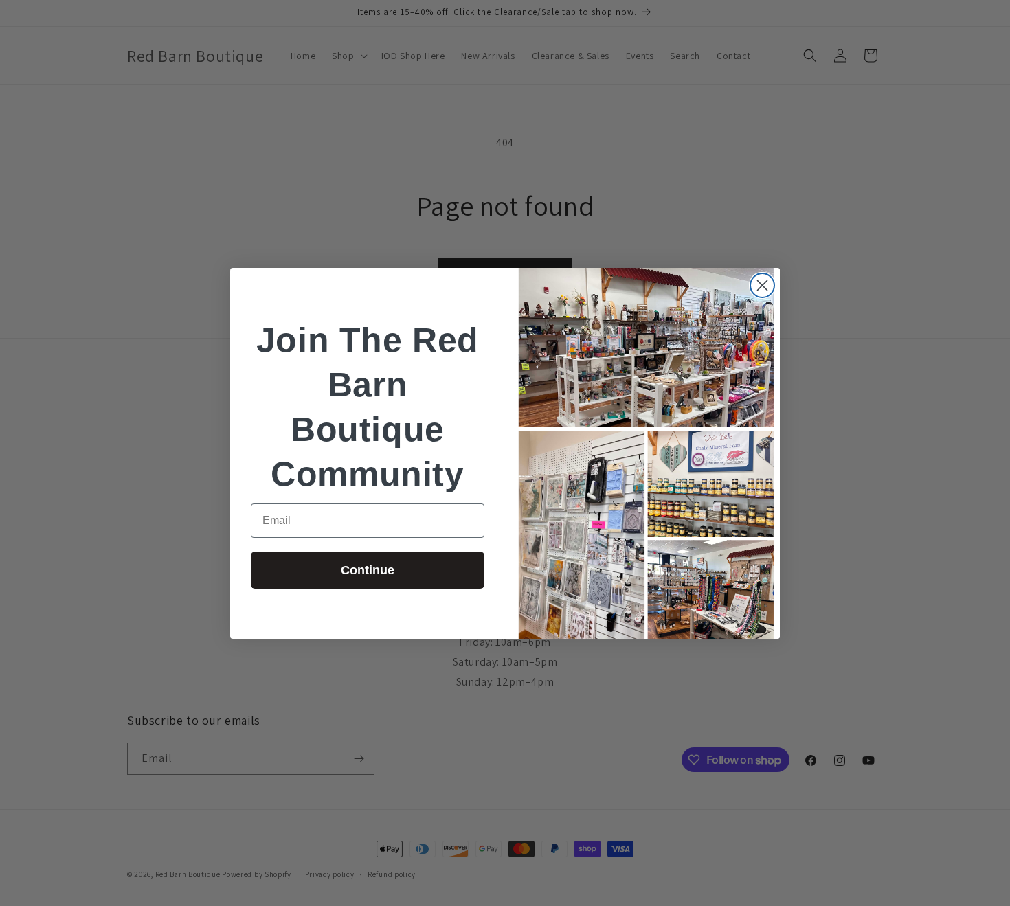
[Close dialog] (762, 285)
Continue (367, 570)
